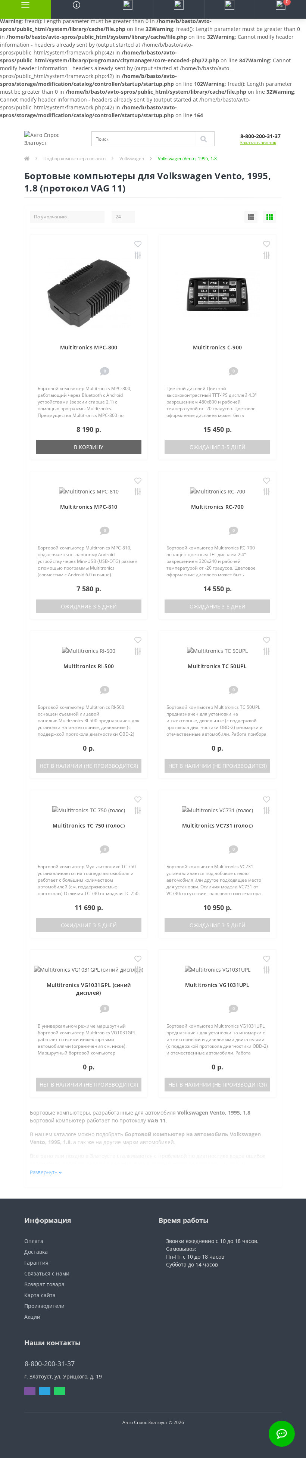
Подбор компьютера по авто (74, 158)
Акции (32, 1316)
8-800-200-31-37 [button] (50, 1363)
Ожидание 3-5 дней (218, 447)
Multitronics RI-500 (88, 666)
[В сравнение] (137, 255)
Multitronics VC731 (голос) (217, 825)
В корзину (88, 447)
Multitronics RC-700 (217, 506)
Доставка (36, 1251)
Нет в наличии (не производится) (89, 765)
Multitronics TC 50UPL (217, 666)
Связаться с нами (46, 1273)
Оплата (33, 1240)
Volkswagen (131, 158)
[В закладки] (137, 244)
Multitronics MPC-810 (89, 506)
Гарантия (36, 1262)
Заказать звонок (258, 142)
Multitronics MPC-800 (89, 347)
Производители (44, 1305)
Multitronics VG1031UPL (217, 984)
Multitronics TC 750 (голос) (89, 825)
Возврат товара (44, 1284)
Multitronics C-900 (217, 347)
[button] (127, 9)
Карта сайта (40, 1295)
